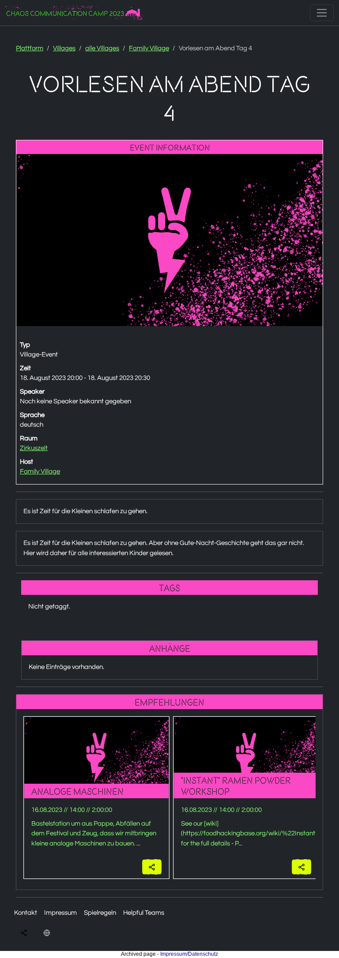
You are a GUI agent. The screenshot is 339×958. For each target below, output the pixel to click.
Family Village (149, 48)
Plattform (29, 48)
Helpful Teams (143, 912)
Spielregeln (100, 912)
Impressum (60, 912)
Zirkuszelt (34, 448)
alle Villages (102, 48)
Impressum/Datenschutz (189, 954)
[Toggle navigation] (322, 12)
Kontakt (25, 912)
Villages (64, 48)
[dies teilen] (152, 867)
